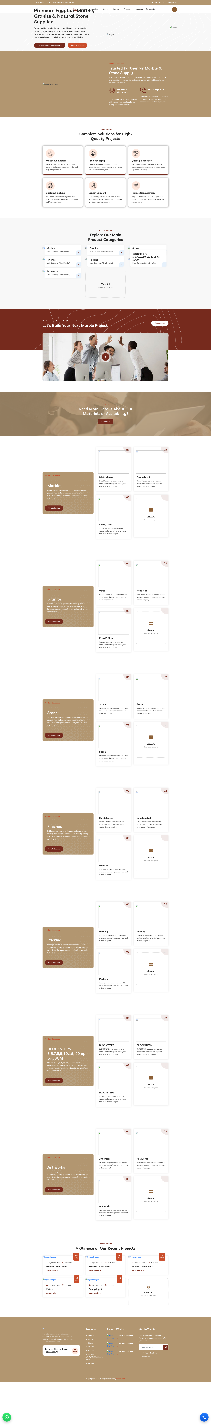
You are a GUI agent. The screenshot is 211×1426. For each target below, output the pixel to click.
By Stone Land (54, 1263)
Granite (94, 248)
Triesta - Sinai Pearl (56, 1266)
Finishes (116, 9)
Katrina (50, 1289)
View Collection (54, 508)
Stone (105, 9)
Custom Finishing (55, 192)
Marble (51, 248)
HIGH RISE (68, 1263)
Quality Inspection (142, 160)
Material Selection (56, 160)
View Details (51, 1271)
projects (127, 9)
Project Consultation (143, 192)
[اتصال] (204, 1417)
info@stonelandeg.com (65, 2)
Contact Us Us (160, 323)
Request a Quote (77, 45)
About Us (139, 9)
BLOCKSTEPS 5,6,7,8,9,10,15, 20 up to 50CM (146, 256)
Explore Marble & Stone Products (50, 45)
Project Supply (97, 160)
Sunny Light (95, 1289)
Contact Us (150, 9)
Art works (52, 271)
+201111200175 (46, 2)
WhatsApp (146, 1357)
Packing (94, 259)
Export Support (97, 192)
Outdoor (68, 1285)
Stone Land (120, 1379)
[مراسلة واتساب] (6, 1417)
